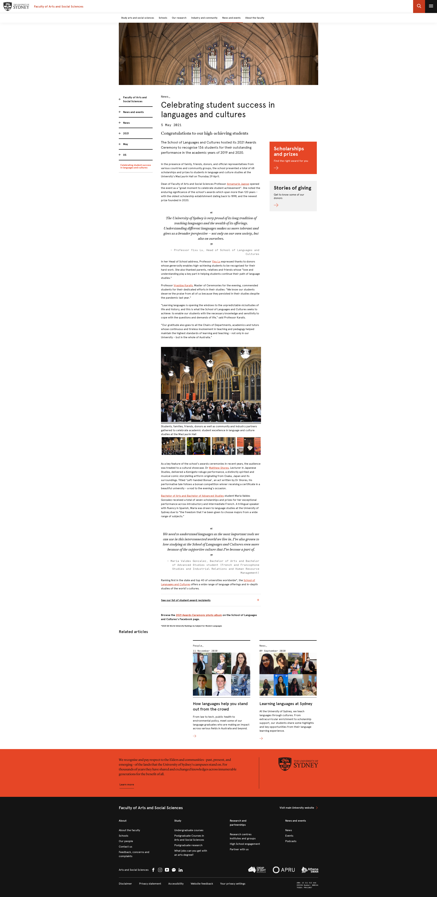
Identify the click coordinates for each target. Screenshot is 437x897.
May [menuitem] (125, 144)
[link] (299, 808)
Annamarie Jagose (238, 183)
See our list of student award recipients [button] (185, 600)
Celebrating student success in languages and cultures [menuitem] (135, 166)
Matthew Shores (219, 467)
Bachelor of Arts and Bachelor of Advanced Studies (192, 495)
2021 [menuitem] (126, 133)
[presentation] (221, 689)
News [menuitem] (126, 122)
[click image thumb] (173, 446)
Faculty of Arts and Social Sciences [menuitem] (135, 99)
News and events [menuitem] (133, 112)
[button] (419, 6)
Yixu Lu (216, 261)
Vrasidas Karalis (183, 285)
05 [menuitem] (124, 154)
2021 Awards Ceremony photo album (199, 615)
